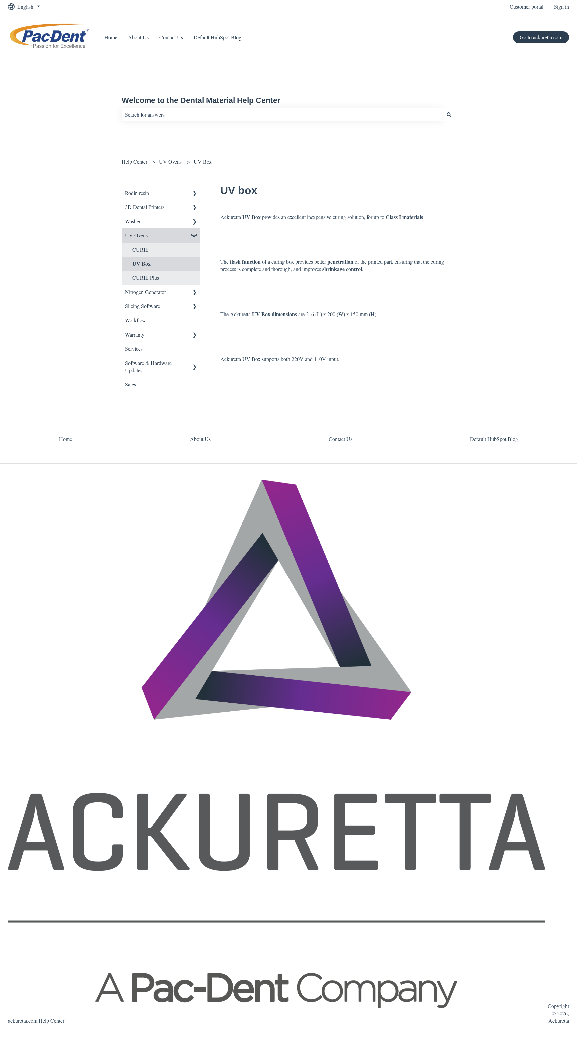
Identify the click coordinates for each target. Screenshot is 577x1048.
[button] (194, 193)
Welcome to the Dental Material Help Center (201, 100)
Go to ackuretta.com (541, 37)
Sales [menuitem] (130, 384)
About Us (138, 37)
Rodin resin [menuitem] (137, 192)
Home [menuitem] (65, 438)
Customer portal (526, 6)
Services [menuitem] (134, 348)
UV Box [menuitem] (141, 263)
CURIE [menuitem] (140, 249)
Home (110, 37)
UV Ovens (170, 161)
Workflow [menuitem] (135, 320)
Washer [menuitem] (133, 221)
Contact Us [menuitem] (340, 438)
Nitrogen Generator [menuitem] (145, 291)
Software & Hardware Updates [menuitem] (148, 366)
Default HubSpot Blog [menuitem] (494, 438)
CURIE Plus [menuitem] (145, 277)
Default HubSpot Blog (217, 37)
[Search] (449, 114)
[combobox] (282, 114)
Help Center (134, 161)
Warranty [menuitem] (134, 334)
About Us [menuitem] (200, 438)
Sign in (561, 6)
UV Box (203, 161)
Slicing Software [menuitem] (142, 305)
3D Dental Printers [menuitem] (144, 206)
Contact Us (171, 37)
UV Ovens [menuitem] (136, 235)
